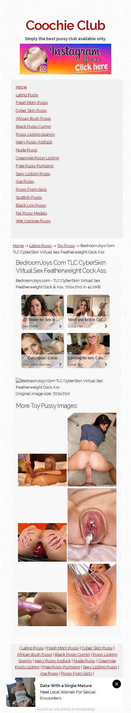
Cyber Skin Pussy (31, 110)
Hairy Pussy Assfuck (34, 142)
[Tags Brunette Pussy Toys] (92, 560)
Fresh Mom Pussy (32, 102)
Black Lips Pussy (31, 205)
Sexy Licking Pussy (33, 174)
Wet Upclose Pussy (33, 221)
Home (21, 87)
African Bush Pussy (33, 118)
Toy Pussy (66, 245)
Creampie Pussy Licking (37, 158)
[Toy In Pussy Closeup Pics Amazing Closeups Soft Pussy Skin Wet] (42, 560)
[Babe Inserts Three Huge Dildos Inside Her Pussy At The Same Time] (42, 485)
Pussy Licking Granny (35, 134)
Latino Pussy (27, 95)
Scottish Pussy (29, 197)
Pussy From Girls (31, 189)
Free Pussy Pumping (35, 166)
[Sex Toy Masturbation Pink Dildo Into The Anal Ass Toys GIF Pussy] (42, 624)
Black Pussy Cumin (33, 126)
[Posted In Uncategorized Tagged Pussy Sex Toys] (92, 485)
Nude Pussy (26, 150)
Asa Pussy (25, 181)
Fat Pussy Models (31, 213)
